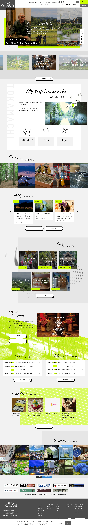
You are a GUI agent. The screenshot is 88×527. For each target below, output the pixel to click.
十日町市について (50, 506)
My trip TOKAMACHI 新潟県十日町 (7, 5)
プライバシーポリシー (79, 510)
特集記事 (68, 4)
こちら (36, 524)
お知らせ (37, 2)
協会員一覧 (77, 511)
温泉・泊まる (59, 511)
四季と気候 (49, 508)
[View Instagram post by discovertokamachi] (13, 458)
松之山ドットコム (44, 494)
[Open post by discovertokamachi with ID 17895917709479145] (36, 467)
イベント (57, 4)
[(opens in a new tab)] (44, 62)
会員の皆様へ (54, 2)
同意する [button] (68, 523)
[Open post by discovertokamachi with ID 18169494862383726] (66, 452)
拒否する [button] (61, 523)
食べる (58, 508)
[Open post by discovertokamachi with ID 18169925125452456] (22, 452)
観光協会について (78, 508)
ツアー (67, 506)
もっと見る (44, 295)
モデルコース (69, 504)
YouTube (18, 340)
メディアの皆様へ (78, 506)
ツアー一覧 (34, 228)
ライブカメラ (42, 2)
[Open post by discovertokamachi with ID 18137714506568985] (7, 467)
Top (39, 502)
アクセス (74, 4)
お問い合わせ (84, 1)
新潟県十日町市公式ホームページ (30, 494)
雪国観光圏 (53, 494)
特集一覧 (44, 78)
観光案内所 (48, 2)
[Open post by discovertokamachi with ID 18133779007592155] (51, 467)
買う (58, 510)
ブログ (62, 4)
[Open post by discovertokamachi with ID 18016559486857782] (80, 467)
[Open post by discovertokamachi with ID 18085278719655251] (7, 452)
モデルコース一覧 (54, 228)
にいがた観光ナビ (62, 494)
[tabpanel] (44, 27)
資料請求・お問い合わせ (80, 504)
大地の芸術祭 (31, 2)
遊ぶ (58, 506)
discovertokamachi (7, 446)
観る (58, 504)
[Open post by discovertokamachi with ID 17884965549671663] (51, 452)
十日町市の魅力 (50, 504)
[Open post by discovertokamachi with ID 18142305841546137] (36, 452)
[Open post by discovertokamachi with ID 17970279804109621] (22, 467)
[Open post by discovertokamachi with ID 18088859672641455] (80, 452)
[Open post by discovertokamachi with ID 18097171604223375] (66, 467)
